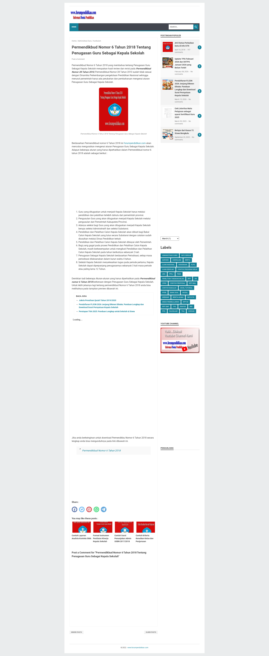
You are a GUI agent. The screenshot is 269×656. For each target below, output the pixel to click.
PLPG (193, 265)
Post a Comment (78, 59)
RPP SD (185, 302)
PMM (179, 274)
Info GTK (190, 297)
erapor (183, 306)
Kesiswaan (182, 265)
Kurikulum (177, 260)
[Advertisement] (114, 182)
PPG (163, 311)
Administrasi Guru (169, 255)
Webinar (165, 297)
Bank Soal (174, 292)
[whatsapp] (96, 509)
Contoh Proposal (177, 283)
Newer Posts (76, 632)
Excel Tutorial (186, 288)
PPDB (164, 292)
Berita (187, 260)
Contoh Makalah (169, 288)
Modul (185, 292)
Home (74, 27)
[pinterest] (89, 509)
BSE (191, 306)
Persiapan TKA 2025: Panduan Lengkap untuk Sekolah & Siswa (107, 311)
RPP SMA (192, 283)
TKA (182, 311)
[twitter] (82, 509)
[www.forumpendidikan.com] (83, 14)
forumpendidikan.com (135, 143)
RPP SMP (165, 306)
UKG (163, 274)
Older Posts (151, 632)
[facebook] (74, 509)
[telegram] (103, 509)
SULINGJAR (173, 311)
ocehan (191, 311)
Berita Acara (178, 297)
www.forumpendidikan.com (137, 648)
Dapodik (165, 260)
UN (196, 279)
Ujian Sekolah (168, 269)
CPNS (164, 283)
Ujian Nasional (168, 265)
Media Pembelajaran (170, 302)
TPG (174, 306)
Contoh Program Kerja (187, 269)
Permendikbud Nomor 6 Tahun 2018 (101, 450)
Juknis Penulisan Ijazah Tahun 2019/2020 (97, 300)
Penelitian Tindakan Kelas (173, 279)
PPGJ (171, 274)
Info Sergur (186, 255)
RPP (189, 279)
